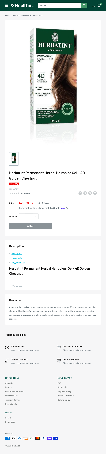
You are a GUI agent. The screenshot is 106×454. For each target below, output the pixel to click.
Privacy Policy (11, 395)
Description (17, 253)
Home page (10, 422)
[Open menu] (6, 6)
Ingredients (17, 258)
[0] (98, 5)
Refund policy (11, 404)
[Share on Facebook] (80, 193)
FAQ (59, 383)
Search (8, 417)
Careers (8, 387)
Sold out (30, 226)
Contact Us (62, 387)
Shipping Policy (64, 391)
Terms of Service (12, 400)
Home (7, 15)
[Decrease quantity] (22, 216)
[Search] (84, 5)
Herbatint (13, 189)
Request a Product (66, 395)
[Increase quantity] (35, 216)
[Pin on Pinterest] (85, 193)
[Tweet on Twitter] (90, 193)
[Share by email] (95, 193)
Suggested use (18, 262)
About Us (9, 383)
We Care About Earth (14, 391)
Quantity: (13, 216)
